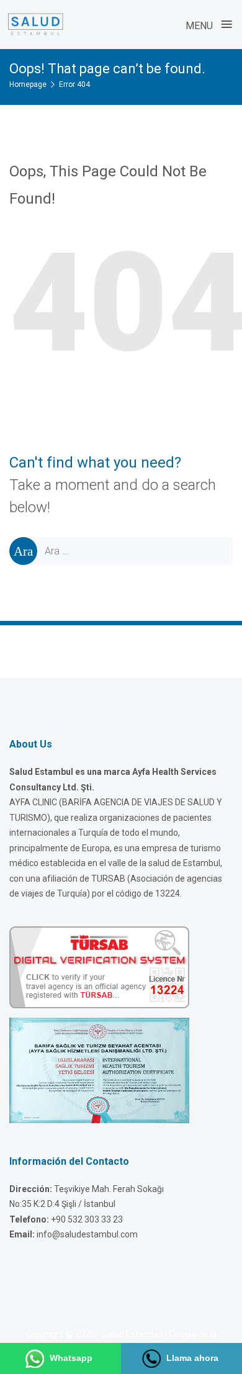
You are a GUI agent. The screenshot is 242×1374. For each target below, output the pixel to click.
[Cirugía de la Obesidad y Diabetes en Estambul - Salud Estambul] (35, 24)
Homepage (28, 84)
